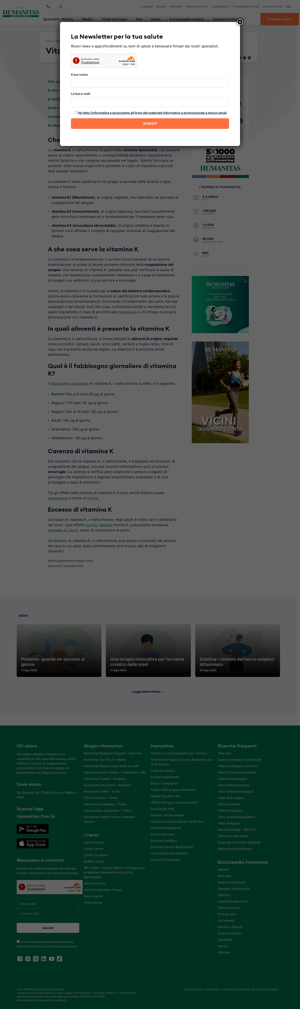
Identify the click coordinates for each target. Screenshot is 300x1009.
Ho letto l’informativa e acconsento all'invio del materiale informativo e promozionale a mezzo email (152, 113)
